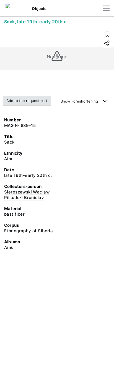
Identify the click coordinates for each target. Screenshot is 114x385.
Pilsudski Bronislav (24, 197)
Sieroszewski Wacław (27, 192)
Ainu (9, 247)
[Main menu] (106, 8)
